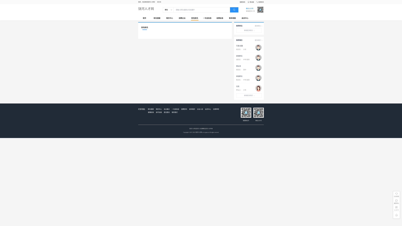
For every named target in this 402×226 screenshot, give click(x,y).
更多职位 (258, 26)
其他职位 (239, 56)
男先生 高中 (241, 70)
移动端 (251, 2)
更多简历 (258, 40)
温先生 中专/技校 (243, 59)
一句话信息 (207, 18)
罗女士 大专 (241, 90)
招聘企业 (182, 18)
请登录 (159, 2)
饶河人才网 (146, 8)
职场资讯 (194, 18)
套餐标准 (151, 112)
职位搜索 (157, 18)
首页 (144, 18)
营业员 (238, 66)
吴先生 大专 (241, 49)
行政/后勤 (239, 46)
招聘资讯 (184, 109)
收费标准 (219, 18)
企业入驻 (200, 109)
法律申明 (216, 109)
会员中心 (245, 18)
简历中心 (169, 18)
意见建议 (167, 112)
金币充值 (159, 112)
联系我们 (175, 112)
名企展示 (167, 109)
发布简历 (192, 109)
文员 (237, 86)
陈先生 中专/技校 (243, 80)
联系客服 (232, 18)
